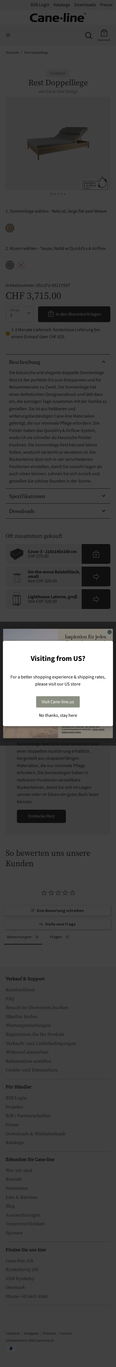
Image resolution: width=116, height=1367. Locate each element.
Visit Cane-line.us (58, 702)
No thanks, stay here (58, 715)
